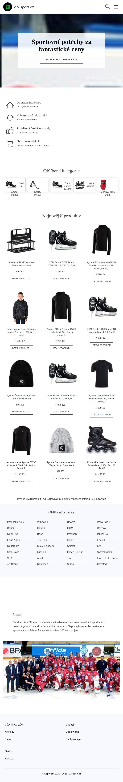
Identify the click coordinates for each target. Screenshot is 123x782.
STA (9, 558)
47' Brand (12, 564)
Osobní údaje (73, 739)
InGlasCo (102, 534)
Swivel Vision (105, 552)
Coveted (102, 564)
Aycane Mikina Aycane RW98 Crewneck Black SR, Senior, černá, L (21, 465)
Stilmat (71, 546)
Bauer (10, 528)
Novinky (9, 731)
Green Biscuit (74, 552)
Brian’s (71, 522)
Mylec (70, 540)
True (69, 558)
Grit (99, 546)
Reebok (101, 528)
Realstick (42, 564)
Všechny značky (14, 724)
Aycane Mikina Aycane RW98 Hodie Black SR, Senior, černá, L (61, 332)
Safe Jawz (13, 552)
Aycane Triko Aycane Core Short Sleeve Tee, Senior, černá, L (101, 398)
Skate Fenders (45, 546)
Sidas (70, 564)
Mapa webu (72, 731)
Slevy (8, 739)
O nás (8, 751)
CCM (70, 528)
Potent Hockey (15, 522)
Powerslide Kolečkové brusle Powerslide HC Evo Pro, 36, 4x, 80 (101, 465)
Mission (41, 552)
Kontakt (9, 758)
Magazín (70, 724)
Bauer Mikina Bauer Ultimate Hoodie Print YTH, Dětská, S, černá (21, 332)
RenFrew (12, 534)
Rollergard (13, 546)
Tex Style (42, 540)
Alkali (40, 558)
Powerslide (103, 522)
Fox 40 (101, 540)
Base (40, 534)
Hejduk (41, 528)
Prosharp (72, 534)
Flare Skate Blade (107, 558)
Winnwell (42, 522)
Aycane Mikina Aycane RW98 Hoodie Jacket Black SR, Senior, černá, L (102, 265)
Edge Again (13, 540)
